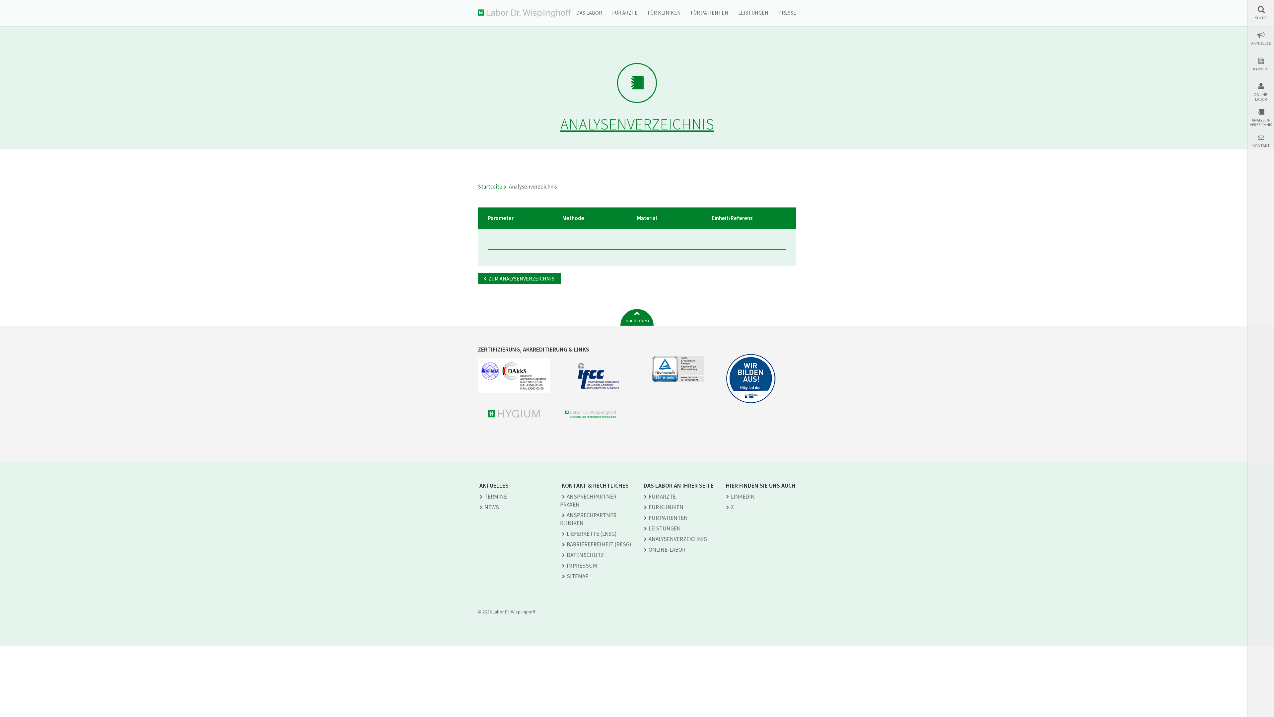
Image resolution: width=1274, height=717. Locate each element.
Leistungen (753, 12)
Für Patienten (709, 12)
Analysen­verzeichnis (678, 539)
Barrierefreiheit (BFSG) (599, 544)
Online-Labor (1261, 97)
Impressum (582, 565)
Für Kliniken (664, 12)
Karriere (1261, 69)
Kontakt (1261, 145)
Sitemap (578, 576)
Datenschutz (585, 555)
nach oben (637, 320)
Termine (495, 496)
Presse (787, 12)
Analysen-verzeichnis (1261, 122)
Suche (1261, 18)
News (491, 507)
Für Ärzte (625, 12)
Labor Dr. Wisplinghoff (524, 13)
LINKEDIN (743, 496)
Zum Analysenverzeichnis (521, 278)
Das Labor (589, 12)
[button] (1261, 13)
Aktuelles (1261, 43)
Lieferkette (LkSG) (592, 533)
